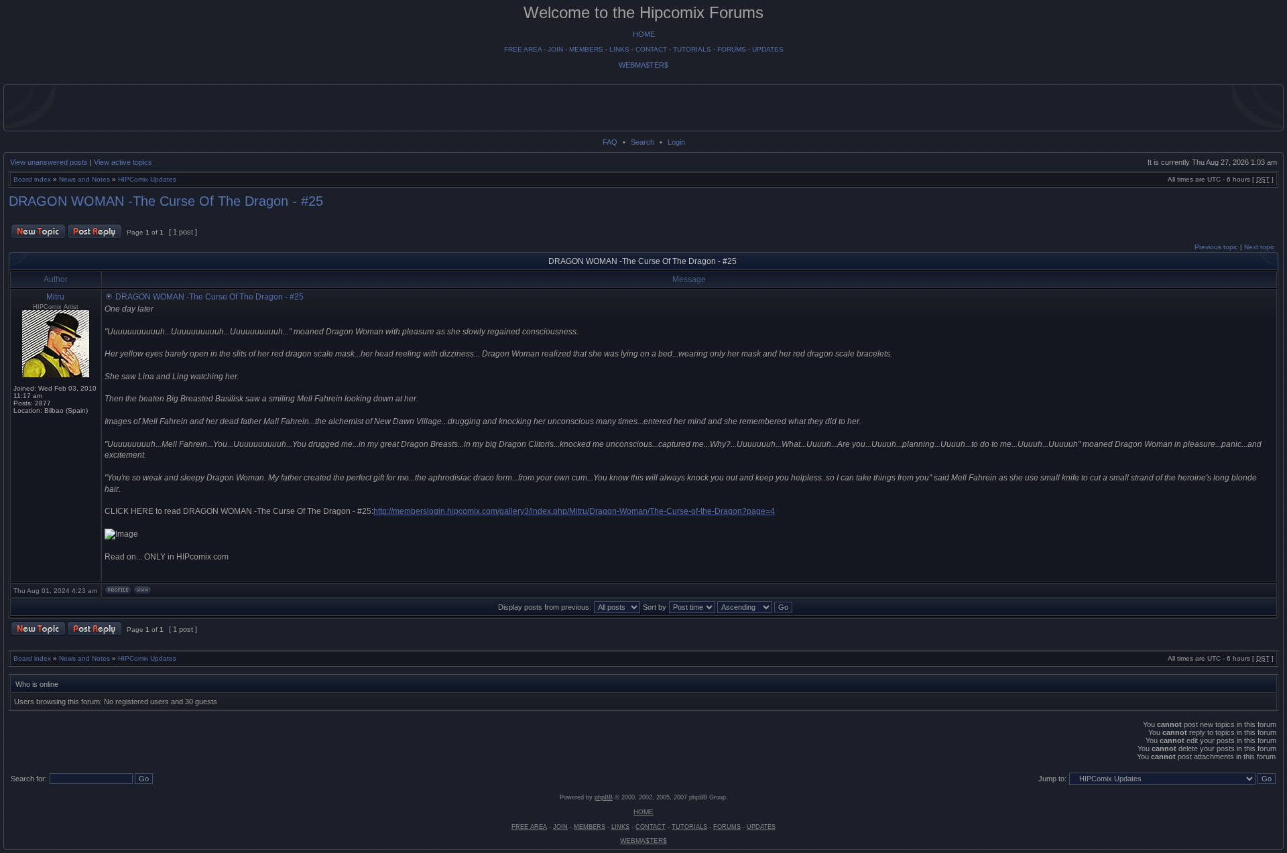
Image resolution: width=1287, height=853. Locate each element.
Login (676, 142)
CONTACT (651, 49)
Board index (32, 179)
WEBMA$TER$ (643, 65)
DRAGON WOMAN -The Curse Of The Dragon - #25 (166, 201)
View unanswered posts (49, 162)
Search (642, 142)
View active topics (123, 162)
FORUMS (731, 49)
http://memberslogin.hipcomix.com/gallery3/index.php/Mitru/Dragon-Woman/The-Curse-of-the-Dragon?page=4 (574, 511)
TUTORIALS (692, 49)
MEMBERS (586, 49)
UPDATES (768, 49)
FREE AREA (523, 49)
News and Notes (84, 179)
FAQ (610, 142)
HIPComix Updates (147, 179)
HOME (644, 34)
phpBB (604, 797)
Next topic (1259, 247)
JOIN (555, 49)
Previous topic (1216, 247)
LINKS (619, 49)
